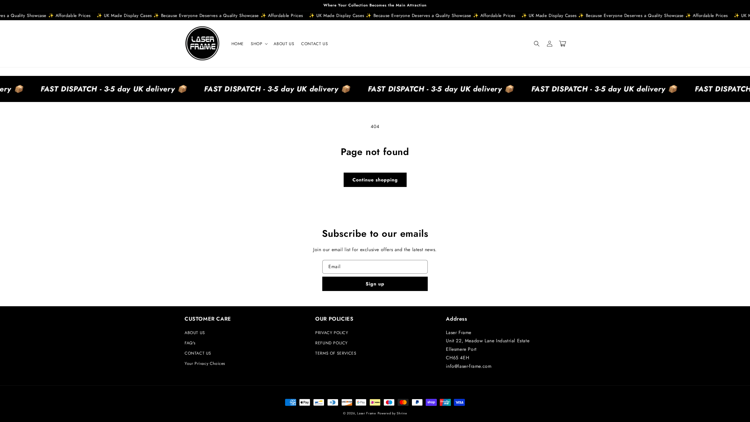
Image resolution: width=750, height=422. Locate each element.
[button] (258, 44)
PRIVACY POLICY (331, 333)
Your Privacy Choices (205, 363)
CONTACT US (198, 353)
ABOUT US (195, 333)
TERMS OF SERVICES (335, 353)
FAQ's (190, 343)
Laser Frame (366, 413)
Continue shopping (375, 179)
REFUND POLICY (331, 343)
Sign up (375, 283)
